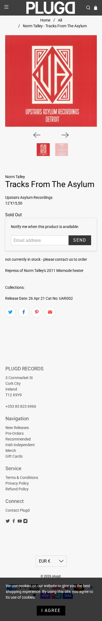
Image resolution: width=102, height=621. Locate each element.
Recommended (18, 439)
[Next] (65, 135)
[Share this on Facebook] (23, 312)
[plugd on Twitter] (7, 522)
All (60, 20)
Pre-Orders (14, 433)
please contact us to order (65, 259)
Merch (10, 450)
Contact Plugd (17, 510)
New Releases (17, 427)
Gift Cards (14, 456)
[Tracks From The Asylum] (51, 81)
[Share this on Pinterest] (37, 312)
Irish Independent (20, 445)
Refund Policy (17, 489)
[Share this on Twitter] (10, 312)
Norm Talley (15, 177)
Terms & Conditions (21, 477)
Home (45, 20)
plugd (56, 576)
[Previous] (37, 135)
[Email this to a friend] (50, 312)
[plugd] (51, 7)
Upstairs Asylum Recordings (28, 197)
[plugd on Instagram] (25, 522)
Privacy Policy (17, 483)
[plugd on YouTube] (19, 522)
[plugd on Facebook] (13, 522)
